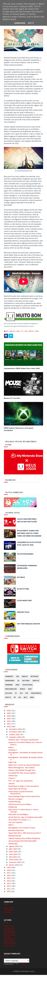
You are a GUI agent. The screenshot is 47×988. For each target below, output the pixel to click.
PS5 (26, 693)
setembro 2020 (15, 737)
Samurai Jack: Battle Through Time (21, 770)
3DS (17, 676)
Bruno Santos (9, 926)
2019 (9, 867)
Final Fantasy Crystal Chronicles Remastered (20, 792)
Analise (12, 331)
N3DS (30, 689)
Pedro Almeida (9, 943)
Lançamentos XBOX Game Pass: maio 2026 (22, 368)
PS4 (26, 331)
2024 (9, 716)
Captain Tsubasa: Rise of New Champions (24, 838)
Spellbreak (12, 807)
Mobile (22, 689)
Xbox (37, 331)
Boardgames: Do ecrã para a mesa (21, 828)
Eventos (36, 681)
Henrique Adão (9, 935)
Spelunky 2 (12, 750)
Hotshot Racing (14, 801)
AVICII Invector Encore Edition (19, 804)
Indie (18, 331)
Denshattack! (23, 612)
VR (15, 697)
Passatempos (36, 693)
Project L (11, 778)
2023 (9, 718)
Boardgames (9, 681)
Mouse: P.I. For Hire (12, 398)
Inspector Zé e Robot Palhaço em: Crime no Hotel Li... (25, 743)
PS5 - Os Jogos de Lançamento (20, 781)
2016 (9, 875)
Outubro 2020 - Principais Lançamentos (23, 740)
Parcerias (7, 912)
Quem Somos (9, 908)
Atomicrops (13, 775)
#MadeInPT (9, 676)
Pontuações (8, 910)
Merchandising (11, 689)
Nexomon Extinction (16, 830)
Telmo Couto (9, 946)
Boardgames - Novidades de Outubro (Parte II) (25, 753)
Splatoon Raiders (25, 554)
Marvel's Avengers (15, 799)
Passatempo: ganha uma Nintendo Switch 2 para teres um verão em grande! (29, 533)
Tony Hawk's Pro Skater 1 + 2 (19, 820)
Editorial (26, 681)
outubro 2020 (14, 734)
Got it (31, 23)
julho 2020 (13, 849)
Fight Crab (12, 762)
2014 (9, 881)
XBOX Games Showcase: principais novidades (18, 429)
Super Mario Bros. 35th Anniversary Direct (24, 833)
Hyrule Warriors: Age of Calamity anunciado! (25, 817)
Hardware (9, 685)
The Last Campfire (15, 822)
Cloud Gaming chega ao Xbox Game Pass (24, 796)
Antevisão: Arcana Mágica (18, 814)
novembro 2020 (15, 732)
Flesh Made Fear (24, 600)
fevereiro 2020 (15, 862)
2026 (9, 710)
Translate (22, 964)
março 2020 (13, 859)
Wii (20, 697)
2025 (9, 713)
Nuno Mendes (9, 939)
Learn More (19, 23)
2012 (9, 886)
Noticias (8, 693)
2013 (9, 883)
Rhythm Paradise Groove (28, 624)
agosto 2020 (14, 846)
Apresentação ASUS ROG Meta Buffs (22, 841)
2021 (9, 724)
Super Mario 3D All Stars (17, 789)
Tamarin (11, 783)
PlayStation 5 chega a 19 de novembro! (23, 786)
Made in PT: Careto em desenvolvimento (24, 765)
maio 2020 (13, 854)
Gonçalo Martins (10, 932)
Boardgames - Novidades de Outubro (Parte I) (25, 758)
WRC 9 (10, 825)
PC (23, 331)
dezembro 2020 (15, 729)
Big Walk (21, 577)
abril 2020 (13, 857)
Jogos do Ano (27, 685)
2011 (9, 889)
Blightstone (23, 589)
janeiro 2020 (14, 865)
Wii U (25, 697)
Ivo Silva (7, 937)
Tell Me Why (12, 843)
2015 (9, 878)
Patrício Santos (10, 941)
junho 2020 (13, 851)
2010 (9, 891)
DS (18, 681)
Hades (10, 747)
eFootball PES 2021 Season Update (22, 773)
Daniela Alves (9, 928)
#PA (7, 331)
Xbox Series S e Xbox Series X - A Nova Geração (23, 810)
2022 (9, 721)
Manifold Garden (14, 835)
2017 (9, 873)
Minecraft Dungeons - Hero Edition (21, 767)
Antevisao (34, 676)
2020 (9, 726)
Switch (31, 331)
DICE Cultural (9, 930)
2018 (9, 870)
